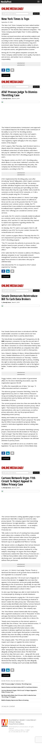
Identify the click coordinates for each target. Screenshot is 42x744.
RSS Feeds (11, 722)
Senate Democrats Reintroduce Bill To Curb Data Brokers (19, 687)
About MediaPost (13, 720)
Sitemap (18, 722)
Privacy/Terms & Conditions (16, 724)
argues (21, 580)
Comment (6, 75)
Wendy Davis (7, 98)
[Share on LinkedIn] (8, 70)
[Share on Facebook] (3, 70)
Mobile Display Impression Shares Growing (14, 700)
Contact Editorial (30, 720)
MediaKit (22, 720)
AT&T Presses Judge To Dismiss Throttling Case (16, 684)
